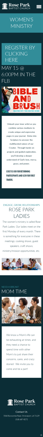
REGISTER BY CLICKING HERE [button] (20, 54)
